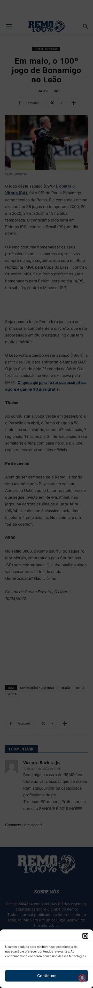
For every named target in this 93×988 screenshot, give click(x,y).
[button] (85, 936)
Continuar (46, 975)
